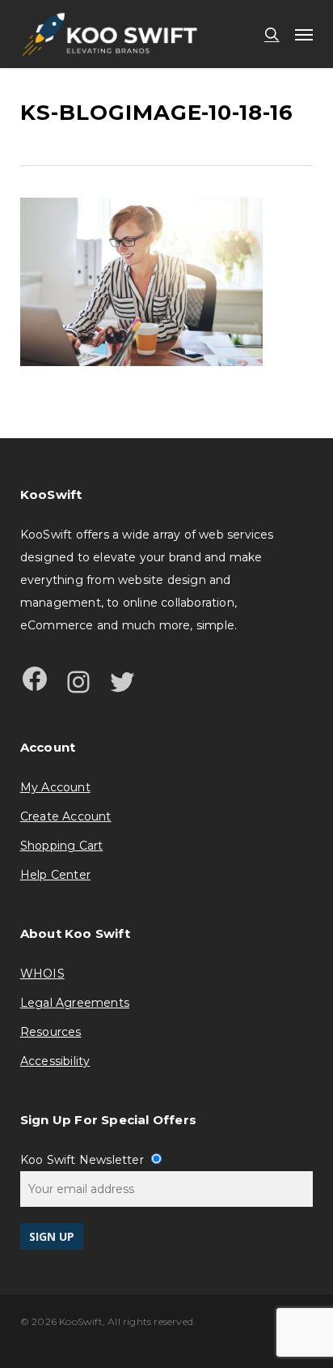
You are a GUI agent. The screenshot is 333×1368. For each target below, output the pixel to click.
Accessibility (55, 1061)
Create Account (66, 816)
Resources (51, 1032)
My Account (55, 787)
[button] (304, 34)
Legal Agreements (74, 1002)
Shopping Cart (61, 845)
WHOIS (42, 973)
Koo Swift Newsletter (83, 1160)
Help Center (55, 874)
